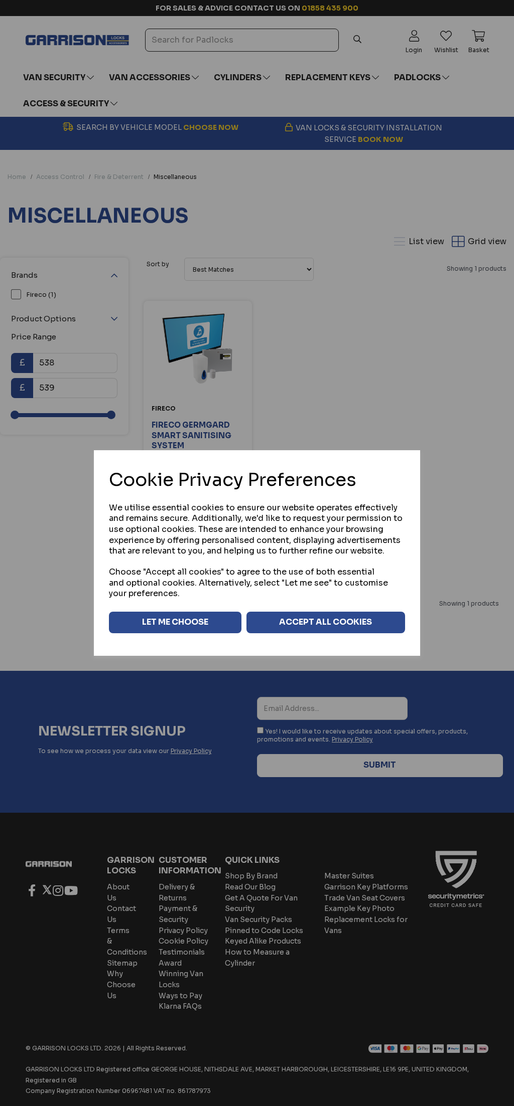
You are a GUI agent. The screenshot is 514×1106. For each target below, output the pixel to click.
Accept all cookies (325, 622)
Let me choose (175, 622)
